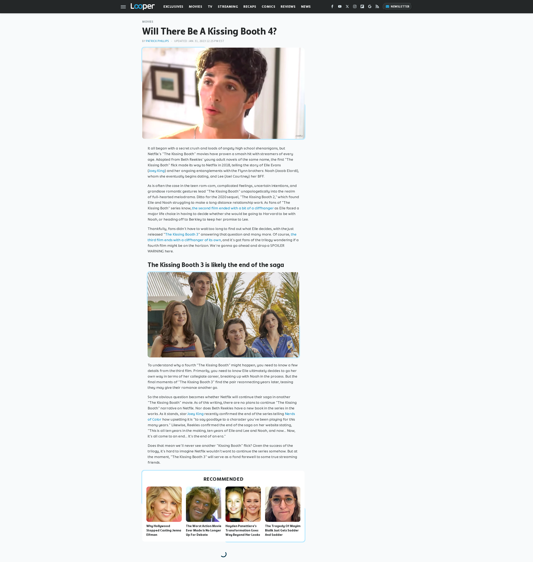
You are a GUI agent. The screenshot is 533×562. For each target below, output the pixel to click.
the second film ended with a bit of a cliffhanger (233, 208)
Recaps (249, 6)
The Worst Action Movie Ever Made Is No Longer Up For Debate (203, 530)
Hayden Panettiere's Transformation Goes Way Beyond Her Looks (242, 530)
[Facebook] (332, 7)
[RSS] (377, 7)
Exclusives (173, 6)
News (306, 6)
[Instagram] (355, 7)
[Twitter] (347, 7)
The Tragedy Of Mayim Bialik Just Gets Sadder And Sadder (282, 530)
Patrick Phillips (157, 41)
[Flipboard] (362, 7)
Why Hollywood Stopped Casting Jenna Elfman (163, 530)
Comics (268, 6)
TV (210, 6)
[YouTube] (340, 7)
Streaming (228, 6)
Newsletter (400, 6)
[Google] (370, 7)
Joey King (157, 170)
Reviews (288, 6)
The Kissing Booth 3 (181, 234)
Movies (195, 6)
